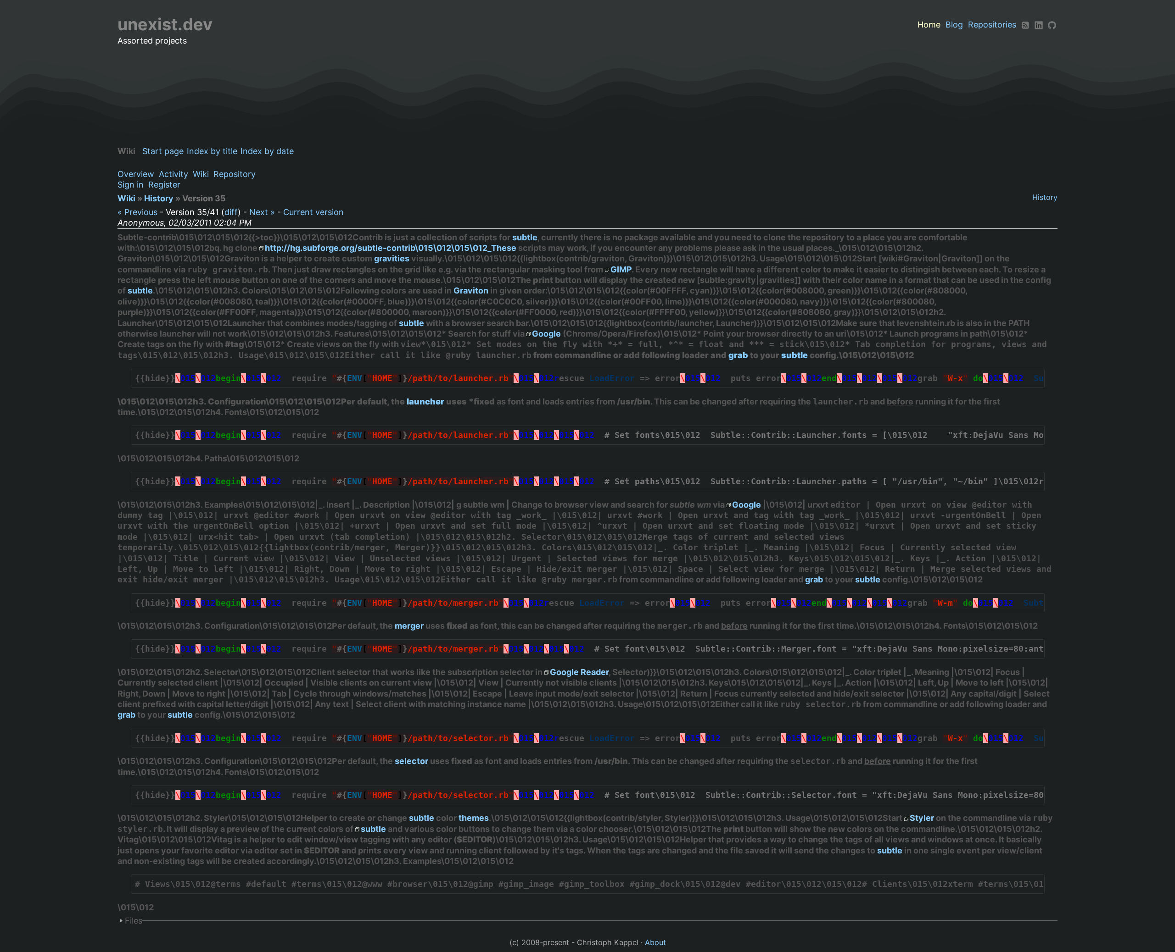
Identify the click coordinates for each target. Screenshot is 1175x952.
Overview (136, 174)
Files (133, 920)
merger (409, 626)
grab (738, 355)
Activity (173, 174)
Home (929, 24)
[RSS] (1025, 24)
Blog (954, 24)
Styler (922, 818)
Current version (313, 212)
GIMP (621, 269)
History (1045, 197)
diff (231, 212)
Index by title (212, 151)
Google (546, 333)
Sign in (131, 184)
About (655, 942)
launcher (425, 401)
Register (164, 184)
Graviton (470, 290)
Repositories (992, 24)
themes (474, 818)
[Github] (1052, 24)
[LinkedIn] (1038, 24)
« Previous (137, 212)
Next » (262, 212)
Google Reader (579, 672)
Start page (163, 151)
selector (411, 761)
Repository (234, 174)
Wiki (201, 174)
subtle (524, 237)
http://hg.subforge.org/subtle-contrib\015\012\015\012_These (390, 248)
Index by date (267, 151)
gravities (391, 258)
